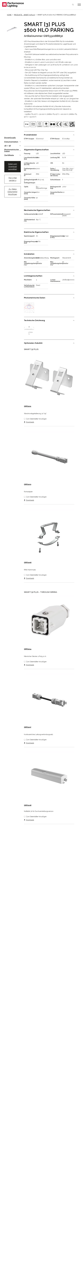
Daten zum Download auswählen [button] (12, 166)
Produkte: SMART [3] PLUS (24, 15)
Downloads (30, 422)
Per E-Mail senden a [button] (13, 179)
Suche (73, 5)
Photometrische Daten (11, 150)
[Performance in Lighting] (22, 4)
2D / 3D (7, 146)
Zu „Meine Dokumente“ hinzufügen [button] (13, 191)
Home (9, 15)
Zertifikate (9, 155)
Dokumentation (11, 142)
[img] (26, 124)
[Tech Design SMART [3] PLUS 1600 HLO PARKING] (29, 330)
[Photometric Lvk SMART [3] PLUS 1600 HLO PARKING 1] (29, 307)
